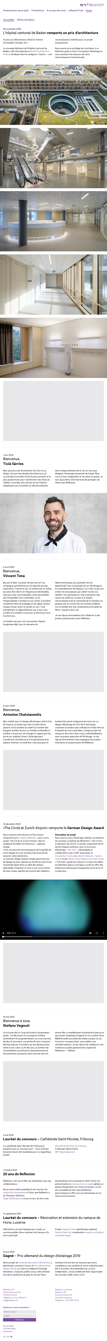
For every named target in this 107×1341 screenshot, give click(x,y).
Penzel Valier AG (63, 1232)
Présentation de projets (16, 10)
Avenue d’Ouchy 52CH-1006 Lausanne (63, 1296)
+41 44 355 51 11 (19, 1297)
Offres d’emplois (25, 19)
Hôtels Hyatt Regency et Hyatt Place (86, 858)
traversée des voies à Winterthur (34, 1262)
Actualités (8, 19)
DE (4, 1336)
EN (8, 1336)
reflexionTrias (75, 10)
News (89, 10)
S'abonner (19, 1319)
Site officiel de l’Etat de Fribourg (70, 1145)
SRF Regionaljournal (65, 1151)
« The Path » (72, 849)
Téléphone (7, 1297)
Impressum (8, 1331)
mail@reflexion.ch (10, 1300)
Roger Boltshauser (12, 1198)
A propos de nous (56, 10)
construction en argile (82, 1183)
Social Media (8, 1325)
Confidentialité (9, 1328)
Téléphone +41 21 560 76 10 (67, 1300)
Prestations (37, 10)
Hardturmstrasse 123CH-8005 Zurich (12, 1293)
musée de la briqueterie (14, 1192)
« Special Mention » (28, 837)
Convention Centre (64, 855)
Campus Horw (69, 1229)
